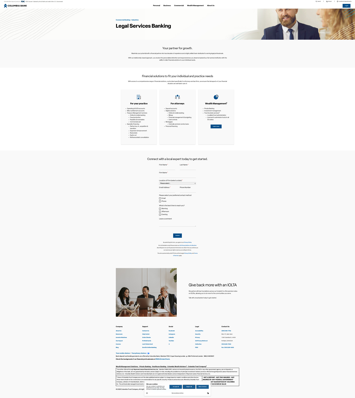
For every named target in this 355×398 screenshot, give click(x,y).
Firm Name (163, 173)
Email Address (164, 187)
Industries (135, 20)
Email (164, 198)
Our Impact (119, 341)
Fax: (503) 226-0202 (228, 347)
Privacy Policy (188, 242)
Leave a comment (165, 219)
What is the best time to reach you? (172, 206)
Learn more (216, 126)
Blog (117, 347)
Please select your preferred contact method (175, 195)
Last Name (184, 165)
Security (197, 334)
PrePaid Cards (146, 341)
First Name (163, 165)
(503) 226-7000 (226, 344)
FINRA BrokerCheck (162, 359)
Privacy (197, 337)
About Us (118, 331)
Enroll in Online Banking (149, 347)
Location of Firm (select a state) (171, 181)
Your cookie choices (123, 353)
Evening (164, 214)
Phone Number (185, 187)
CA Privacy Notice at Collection (188, 245)
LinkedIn (171, 337)
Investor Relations (121, 337)
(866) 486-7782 (226, 331)
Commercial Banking (123, 20)
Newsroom (119, 334)
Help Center (146, 334)
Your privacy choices (139, 353)
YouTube (171, 341)
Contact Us (145, 331)
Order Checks (146, 337)
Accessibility (199, 331)
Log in (346, 5)
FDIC (196, 347)
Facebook (172, 331)
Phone (164, 201)
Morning (165, 209)
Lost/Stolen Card (147, 344)
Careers (118, 344)
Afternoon (165, 212)
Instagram (172, 334)
